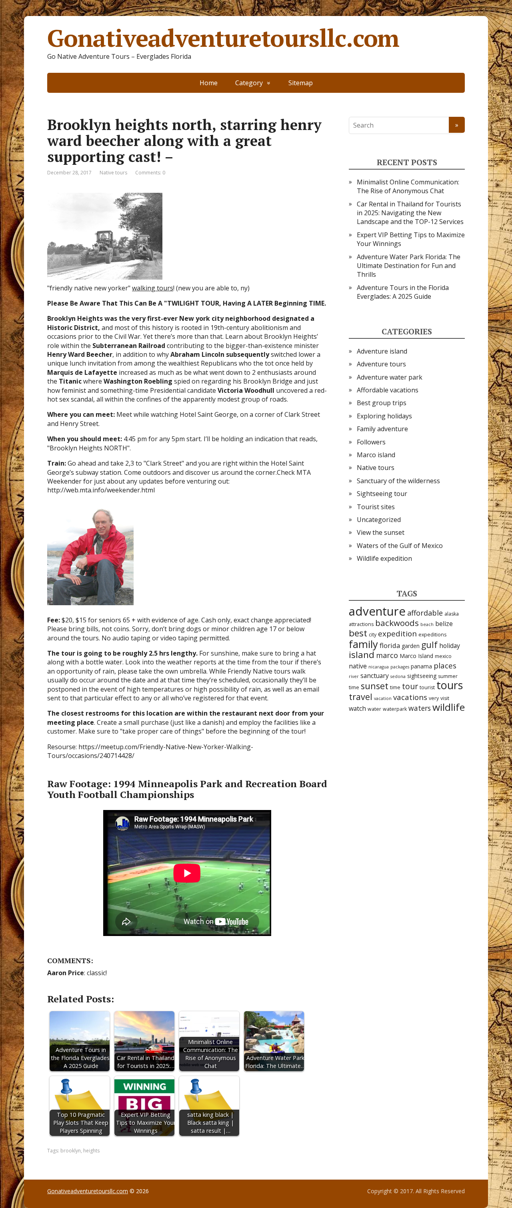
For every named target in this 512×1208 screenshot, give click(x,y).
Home (209, 82)
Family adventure (382, 428)
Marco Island (416, 656)
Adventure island (382, 351)
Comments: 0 (150, 172)
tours (449, 685)
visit (444, 698)
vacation (383, 698)
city (372, 634)
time (395, 687)
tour (410, 686)
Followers (371, 442)
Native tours (113, 172)
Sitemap (300, 82)
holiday (449, 645)
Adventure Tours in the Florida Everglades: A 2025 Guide (403, 292)
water (374, 709)
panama (421, 666)
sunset (374, 686)
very (434, 698)
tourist (427, 687)
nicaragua (378, 667)
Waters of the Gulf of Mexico (400, 545)
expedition (397, 633)
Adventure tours (381, 364)
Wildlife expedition (384, 558)
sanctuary (374, 675)
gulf (429, 644)
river (354, 676)
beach (427, 624)
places (445, 665)
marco (387, 655)
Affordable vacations (387, 390)
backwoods (397, 622)
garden (411, 646)
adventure (377, 611)
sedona (398, 676)
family (363, 644)
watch (357, 708)
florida (390, 645)
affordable (425, 613)
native (358, 666)
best (358, 633)
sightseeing (421, 676)
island (361, 654)
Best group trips (381, 402)
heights (91, 1150)
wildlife (448, 707)
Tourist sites (376, 506)
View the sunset (380, 532)
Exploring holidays (384, 416)
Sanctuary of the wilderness (398, 480)
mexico (443, 656)
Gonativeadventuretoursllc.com (223, 38)
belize (444, 623)
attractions (361, 624)
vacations (410, 697)
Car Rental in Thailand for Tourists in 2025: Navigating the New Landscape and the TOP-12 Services (410, 213)
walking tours (152, 288)
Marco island (376, 454)
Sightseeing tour (382, 493)
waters (419, 708)
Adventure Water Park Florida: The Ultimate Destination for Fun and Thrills (408, 265)
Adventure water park (389, 377)
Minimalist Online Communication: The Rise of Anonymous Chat (408, 186)
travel (360, 696)
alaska (451, 613)
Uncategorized (379, 519)
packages (399, 667)
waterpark (395, 709)
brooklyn (70, 1150)
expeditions (432, 634)
